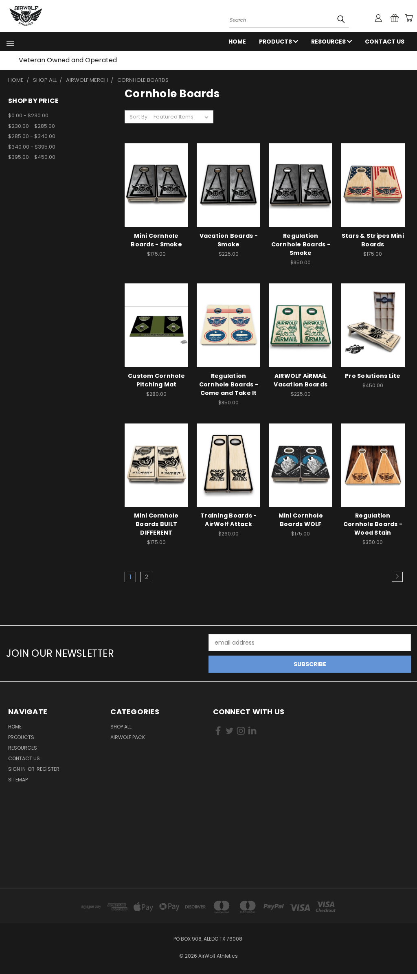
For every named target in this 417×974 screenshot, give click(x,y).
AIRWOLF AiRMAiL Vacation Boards (300, 380)
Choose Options (228, 199)
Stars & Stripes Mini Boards (373, 240)
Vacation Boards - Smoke (229, 240)
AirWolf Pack (127, 737)
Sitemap (18, 779)
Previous (405, 949)
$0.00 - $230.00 (28, 115)
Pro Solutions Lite (373, 376)
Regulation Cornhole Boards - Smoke (300, 244)
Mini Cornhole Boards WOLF (301, 519)
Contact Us (384, 41)
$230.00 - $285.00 (31, 126)
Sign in (17, 769)
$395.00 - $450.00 (31, 157)
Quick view (156, 168)
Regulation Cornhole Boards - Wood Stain (372, 524)
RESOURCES (329, 41)
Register (48, 769)
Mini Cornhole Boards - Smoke (156, 240)
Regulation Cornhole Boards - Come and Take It (228, 384)
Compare (154, 184)
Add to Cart (157, 199)
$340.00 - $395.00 (31, 147)
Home (237, 41)
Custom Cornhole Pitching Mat (156, 380)
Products (276, 41)
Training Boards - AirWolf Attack (228, 519)
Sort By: (139, 117)
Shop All (121, 726)
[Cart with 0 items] (409, 18)
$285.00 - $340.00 (31, 136)
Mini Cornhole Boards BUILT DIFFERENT (156, 524)
